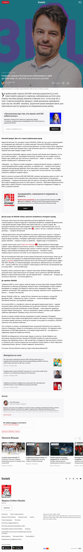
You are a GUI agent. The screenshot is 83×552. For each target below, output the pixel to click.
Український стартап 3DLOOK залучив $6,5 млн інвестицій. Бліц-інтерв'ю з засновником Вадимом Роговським (26, 372)
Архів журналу (6, 536)
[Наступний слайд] (79, 438)
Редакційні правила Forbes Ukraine (12, 529)
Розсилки (18, 520)
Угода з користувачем (16, 514)
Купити (25, 208)
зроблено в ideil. (76, 548)
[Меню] (80, 2)
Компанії (4, 465)
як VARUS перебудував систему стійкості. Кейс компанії (36, 459)
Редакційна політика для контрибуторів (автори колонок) (16, 532)
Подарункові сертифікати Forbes (12, 539)
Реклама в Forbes (18, 536)
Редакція (27, 529)
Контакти (5, 514)
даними (11, 260)
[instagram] (73, 478)
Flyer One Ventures (28, 244)
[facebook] (70, 478)
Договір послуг (22, 517)
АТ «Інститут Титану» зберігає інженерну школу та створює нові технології (13, 460)
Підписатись (55, 129)
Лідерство (28, 463)
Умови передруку (7, 520)
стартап (17, 431)
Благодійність (30, 536)
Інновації (4, 72)
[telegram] (77, 478)
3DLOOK (11, 431)
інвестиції (5, 431)
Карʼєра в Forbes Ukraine (9, 517)
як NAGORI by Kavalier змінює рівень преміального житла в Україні (60, 460)
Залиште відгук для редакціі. (11, 424)
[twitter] (66, 478)
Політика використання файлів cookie (13, 526)
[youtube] (80, 478)
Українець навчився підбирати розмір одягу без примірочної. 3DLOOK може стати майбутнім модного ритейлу (24, 384)
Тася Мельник (10, 82)
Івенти (32, 517)
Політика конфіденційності (10, 523)
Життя (51, 465)
